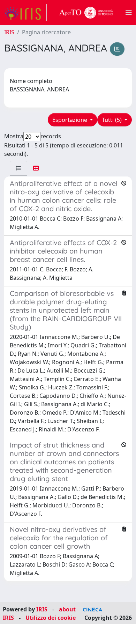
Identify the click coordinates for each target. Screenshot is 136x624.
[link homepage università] (86, 12)
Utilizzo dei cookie (50, 618)
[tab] (18, 168)
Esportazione (70, 120)
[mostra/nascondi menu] (129, 12)
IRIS (9, 32)
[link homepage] (25, 12)
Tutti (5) (112, 120)
